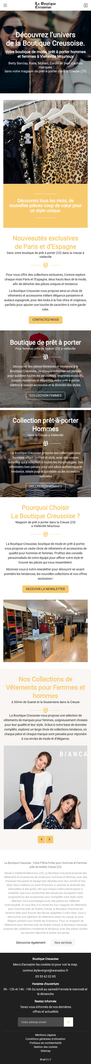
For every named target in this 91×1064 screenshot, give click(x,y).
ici (52, 964)
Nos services (63, 942)
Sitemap (46, 1050)
